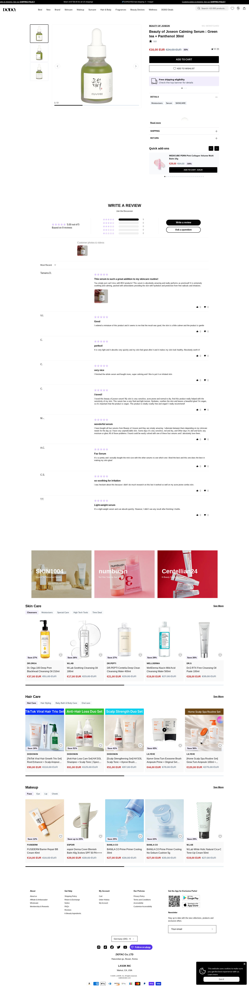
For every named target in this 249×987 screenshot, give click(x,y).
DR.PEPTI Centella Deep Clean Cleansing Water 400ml (123, 670)
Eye (38, 794)
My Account (104, 891)
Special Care (63, 612)
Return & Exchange (72, 900)
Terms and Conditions (142, 900)
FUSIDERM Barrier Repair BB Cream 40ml (42, 851)
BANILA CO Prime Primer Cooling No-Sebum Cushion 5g (164, 851)
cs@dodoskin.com (124, 978)
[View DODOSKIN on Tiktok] (105, 947)
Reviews (68, 910)
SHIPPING (155, 131)
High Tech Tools (80, 612)
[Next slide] (135, 66)
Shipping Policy (71, 896)
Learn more (213, 974)
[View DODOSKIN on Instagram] (99, 947)
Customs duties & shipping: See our (203, 2)
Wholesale (34, 903)
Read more (155, 123)
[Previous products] (28, 645)
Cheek (55, 794)
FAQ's (67, 906)
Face (29, 794)
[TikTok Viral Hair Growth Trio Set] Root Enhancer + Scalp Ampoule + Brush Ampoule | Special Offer (44, 760)
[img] (215, 49)
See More (218, 606)
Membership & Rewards (39, 906)
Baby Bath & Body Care (66, 703)
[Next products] (221, 645)
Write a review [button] (183, 222)
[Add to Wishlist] (60, 655)
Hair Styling (46, 703)
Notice (67, 903)
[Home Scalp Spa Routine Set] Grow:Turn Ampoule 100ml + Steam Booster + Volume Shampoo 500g (202, 760)
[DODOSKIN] (9, 9)
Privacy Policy (139, 896)
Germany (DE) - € (122, 939)
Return (154, 138)
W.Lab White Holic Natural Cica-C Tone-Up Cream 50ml (204, 851)
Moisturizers (157, 103)
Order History (104, 900)
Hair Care (31, 703)
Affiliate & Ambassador (39, 900)
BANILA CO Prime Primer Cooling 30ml (124, 851)
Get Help (68, 891)
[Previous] (211, 148)
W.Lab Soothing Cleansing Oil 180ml (82, 670)
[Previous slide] (57, 66)
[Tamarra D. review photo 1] (101, 296)
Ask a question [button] (183, 229)
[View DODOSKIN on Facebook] (112, 947)
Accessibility (138, 903)
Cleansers (32, 612)
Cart (100, 896)
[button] (120, 9)
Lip (46, 794)
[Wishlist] (232, 8)
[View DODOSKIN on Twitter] (118, 947)
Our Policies (139, 891)
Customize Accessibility (143, 906)
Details (154, 97)
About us (33, 896)
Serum (169, 103)
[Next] (216, 148)
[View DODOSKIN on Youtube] (125, 947)
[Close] (244, 963)
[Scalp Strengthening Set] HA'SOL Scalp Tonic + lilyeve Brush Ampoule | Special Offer (124, 760)
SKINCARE (181, 103)
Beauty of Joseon (159, 26)
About (32, 891)
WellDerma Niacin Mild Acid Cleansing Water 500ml (161, 670)
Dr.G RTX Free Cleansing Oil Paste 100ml (201, 670)
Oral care (86, 703)
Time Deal (97, 612)
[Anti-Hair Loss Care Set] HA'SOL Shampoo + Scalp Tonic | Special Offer (84, 760)
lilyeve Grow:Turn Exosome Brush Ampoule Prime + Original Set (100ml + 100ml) (164, 760)
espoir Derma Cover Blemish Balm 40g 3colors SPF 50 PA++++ (84, 851)
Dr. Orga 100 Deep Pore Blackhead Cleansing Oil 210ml (43, 670)
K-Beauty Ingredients (73, 913)
